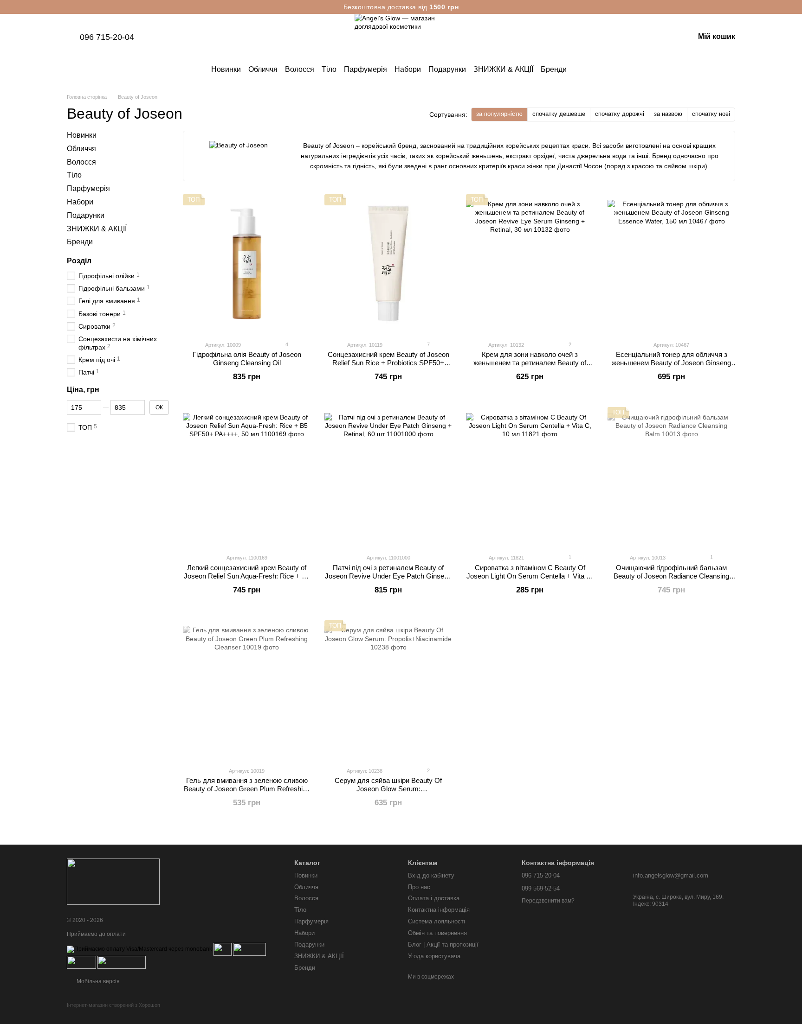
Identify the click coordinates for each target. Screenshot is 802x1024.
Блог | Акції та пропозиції (443, 944)
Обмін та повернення (437, 932)
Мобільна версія (97, 981)
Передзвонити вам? (548, 900)
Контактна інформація (439, 909)
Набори (408, 69)
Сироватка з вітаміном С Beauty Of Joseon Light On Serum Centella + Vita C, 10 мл (529, 576)
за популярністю (499, 113)
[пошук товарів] (583, 69)
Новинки (226, 69)
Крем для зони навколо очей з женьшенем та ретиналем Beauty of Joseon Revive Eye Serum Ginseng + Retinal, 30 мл (530, 366)
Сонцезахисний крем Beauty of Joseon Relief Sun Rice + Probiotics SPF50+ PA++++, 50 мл (388, 362)
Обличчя (263, 69)
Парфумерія (365, 69)
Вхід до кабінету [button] (431, 875)
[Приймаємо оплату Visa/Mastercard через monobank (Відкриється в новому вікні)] (139, 949)
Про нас (419, 887)
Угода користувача (434, 956)
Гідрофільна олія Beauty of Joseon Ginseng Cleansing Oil (247, 358)
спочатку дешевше (558, 113)
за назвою (668, 113)
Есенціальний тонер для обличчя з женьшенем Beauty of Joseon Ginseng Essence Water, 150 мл (671, 362)
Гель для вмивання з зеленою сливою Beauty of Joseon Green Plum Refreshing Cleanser (247, 788)
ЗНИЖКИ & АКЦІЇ (503, 69)
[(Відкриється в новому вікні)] (81, 962)
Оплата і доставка (433, 898)
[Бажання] (638, 37)
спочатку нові (711, 113)
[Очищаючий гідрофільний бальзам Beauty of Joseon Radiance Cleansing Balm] (671, 476)
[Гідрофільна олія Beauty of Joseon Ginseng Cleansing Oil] (246, 263)
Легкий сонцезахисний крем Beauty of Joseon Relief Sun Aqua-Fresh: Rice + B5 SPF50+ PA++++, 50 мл (247, 576)
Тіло (329, 69)
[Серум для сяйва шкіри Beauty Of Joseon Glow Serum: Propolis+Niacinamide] (388, 689)
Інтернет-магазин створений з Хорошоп (113, 1005)
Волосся (299, 69)
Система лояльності (436, 921)
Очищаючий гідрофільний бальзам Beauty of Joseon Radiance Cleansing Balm (671, 576)
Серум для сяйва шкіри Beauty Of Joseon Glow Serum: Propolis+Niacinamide (388, 788)
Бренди (554, 69)
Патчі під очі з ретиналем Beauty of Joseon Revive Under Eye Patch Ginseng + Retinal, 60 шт (388, 576)
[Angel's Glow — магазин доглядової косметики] (113, 881)
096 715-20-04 (107, 37)
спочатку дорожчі (619, 113)
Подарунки (447, 69)
